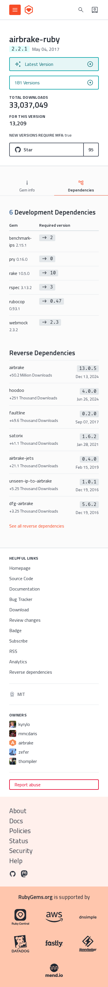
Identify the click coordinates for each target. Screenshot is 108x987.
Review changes (25, 620)
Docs (16, 821)
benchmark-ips (20, 241)
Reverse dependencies (30, 671)
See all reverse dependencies (36, 525)
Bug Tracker (20, 599)
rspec (20, 287)
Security (21, 851)
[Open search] (81, 10)
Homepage (20, 568)
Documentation (24, 588)
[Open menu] (15, 10)
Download (19, 609)
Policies (20, 831)
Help (15, 861)
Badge (15, 630)
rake (19, 273)
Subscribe (18, 640)
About (17, 811)
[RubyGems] (28, 9)
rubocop (17, 305)
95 (91, 149)
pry (18, 259)
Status (18, 841)
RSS (13, 651)
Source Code (21, 578)
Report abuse (27, 784)
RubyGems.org (35, 897)
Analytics (18, 661)
